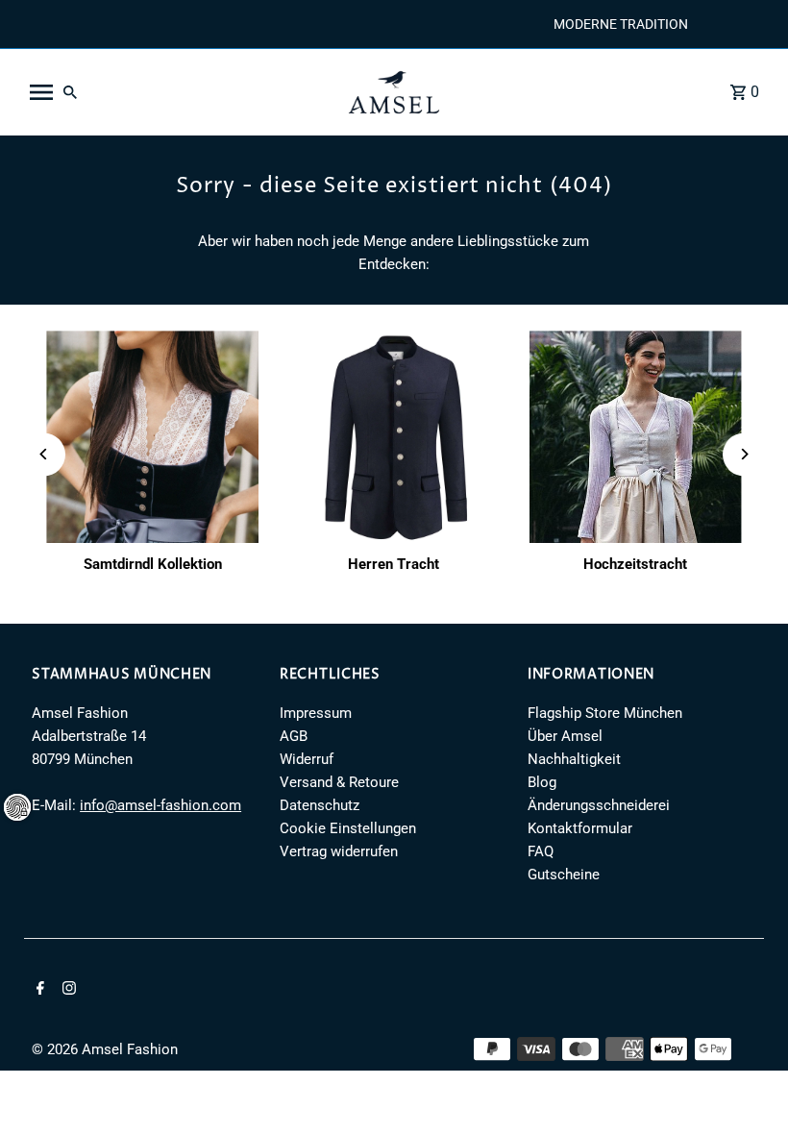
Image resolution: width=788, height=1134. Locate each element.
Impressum (316, 713)
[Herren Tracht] (393, 437)
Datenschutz (319, 805)
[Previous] (43, 454)
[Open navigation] (176, 92)
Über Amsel (565, 736)
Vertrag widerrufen (339, 851)
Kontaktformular (580, 828)
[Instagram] (67, 990)
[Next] (744, 454)
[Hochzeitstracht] (635, 437)
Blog (542, 782)
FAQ (541, 851)
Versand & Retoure (339, 782)
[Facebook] (38, 990)
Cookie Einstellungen (348, 828)
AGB (294, 736)
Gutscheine (564, 874)
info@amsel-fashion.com (160, 805)
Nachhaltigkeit (574, 759)
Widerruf (306, 759)
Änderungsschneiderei (599, 805)
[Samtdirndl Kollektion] (152, 437)
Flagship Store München (605, 713)
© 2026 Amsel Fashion (105, 1049)
